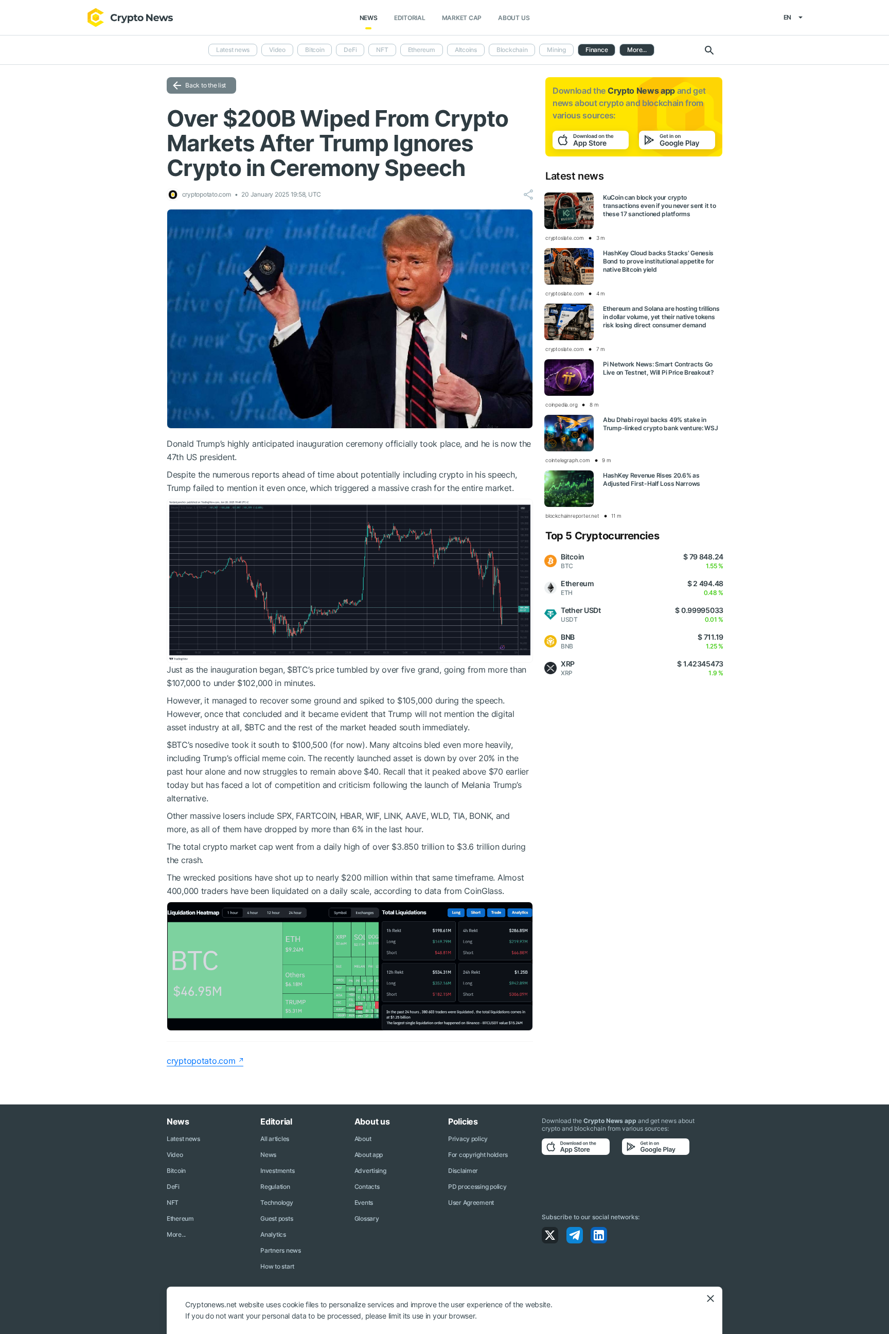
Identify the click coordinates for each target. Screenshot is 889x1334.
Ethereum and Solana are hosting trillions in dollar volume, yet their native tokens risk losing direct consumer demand (661, 317)
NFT (382, 50)
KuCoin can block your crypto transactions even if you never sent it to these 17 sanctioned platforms (659, 206)
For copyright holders (478, 1155)
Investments (277, 1170)
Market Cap (462, 18)
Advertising (370, 1170)
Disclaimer (463, 1170)
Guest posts (276, 1218)
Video (277, 50)
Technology (276, 1202)
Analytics (273, 1234)
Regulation (275, 1186)
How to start (277, 1266)
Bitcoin (314, 50)
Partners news (280, 1250)
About (362, 1139)
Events (363, 1202)
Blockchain (512, 50)
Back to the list (205, 85)
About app (368, 1155)
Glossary (366, 1218)
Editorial (409, 18)
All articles (274, 1139)
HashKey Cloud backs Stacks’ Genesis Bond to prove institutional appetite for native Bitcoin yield (658, 261)
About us (513, 18)
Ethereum (421, 50)
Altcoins (466, 50)
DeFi (350, 50)
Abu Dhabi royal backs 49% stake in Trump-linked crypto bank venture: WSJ (660, 424)
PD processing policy (477, 1186)
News (369, 18)
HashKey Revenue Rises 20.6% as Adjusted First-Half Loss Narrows (651, 479)
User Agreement (471, 1202)
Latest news (233, 50)
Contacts (367, 1186)
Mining (556, 50)
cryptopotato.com (201, 1061)
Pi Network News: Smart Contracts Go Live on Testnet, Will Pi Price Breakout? (658, 368)
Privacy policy (468, 1139)
